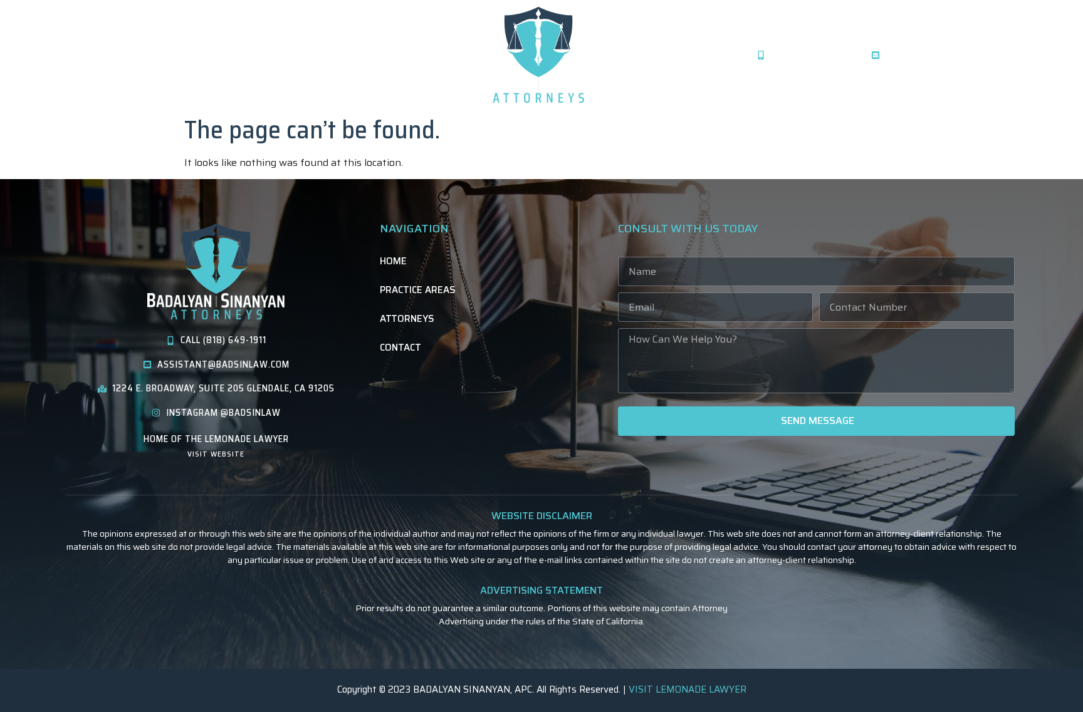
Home (71, 55)
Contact (289, 55)
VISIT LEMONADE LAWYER (687, 689)
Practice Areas (140, 55)
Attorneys (223, 55)
